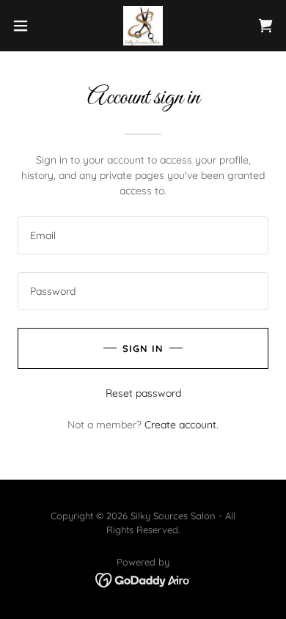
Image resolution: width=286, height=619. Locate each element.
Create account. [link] (181, 424)
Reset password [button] (143, 393)
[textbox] (143, 235)
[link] (143, 25)
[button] (26, 25)
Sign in (142, 348)
